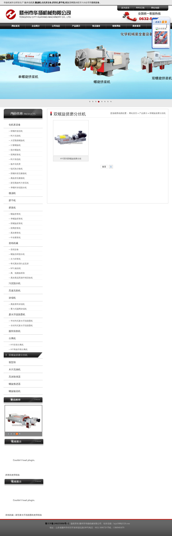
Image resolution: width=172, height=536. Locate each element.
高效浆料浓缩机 (18, 304)
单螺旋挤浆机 (17, 219)
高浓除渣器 (14, 376)
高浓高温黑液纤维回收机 (22, 278)
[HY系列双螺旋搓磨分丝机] (71, 155)
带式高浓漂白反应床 (20, 263)
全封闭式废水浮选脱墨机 (22, 325)
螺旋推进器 (14, 384)
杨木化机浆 (29, 2)
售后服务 (96, 26)
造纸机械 (13, 243)
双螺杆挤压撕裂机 (19, 173)
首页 (104, 167)
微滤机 (12, 193)
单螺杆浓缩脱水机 (19, 187)
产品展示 (76, 26)
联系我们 (157, 26)
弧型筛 (12, 362)
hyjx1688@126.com (122, 523)
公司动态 (56, 26)
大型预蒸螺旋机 (18, 140)
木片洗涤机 (14, 369)
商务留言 (137, 26)
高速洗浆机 (14, 290)
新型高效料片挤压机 (20, 183)
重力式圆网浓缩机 (19, 309)
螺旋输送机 (14, 391)
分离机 (12, 338)
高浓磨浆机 (16, 233)
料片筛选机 (16, 159)
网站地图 (155, 8)
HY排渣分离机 (17, 345)
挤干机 (12, 200)
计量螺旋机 (16, 145)
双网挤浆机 (16, 154)
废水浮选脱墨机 (17, 314)
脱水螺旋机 (16, 150)
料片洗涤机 (16, 136)
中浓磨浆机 (16, 237)
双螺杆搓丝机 (17, 131)
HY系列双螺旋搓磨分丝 (70, 158)
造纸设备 (15, 249)
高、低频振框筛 (18, 273)
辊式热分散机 (17, 169)
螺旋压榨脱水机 (18, 254)
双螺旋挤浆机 (17, 223)
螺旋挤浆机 (16, 214)
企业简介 (36, 26)
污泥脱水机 (14, 283)
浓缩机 (12, 297)
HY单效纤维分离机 (19, 349)
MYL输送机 (16, 268)
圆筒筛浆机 (14, 331)
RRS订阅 (140, 8)
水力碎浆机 (16, 259)
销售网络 (116, 26)
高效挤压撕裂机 (18, 178)
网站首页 (16, 26)
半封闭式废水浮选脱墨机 (22, 321)
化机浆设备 (14, 124)
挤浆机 (12, 207)
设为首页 (125, 8)
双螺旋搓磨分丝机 (18, 355)
